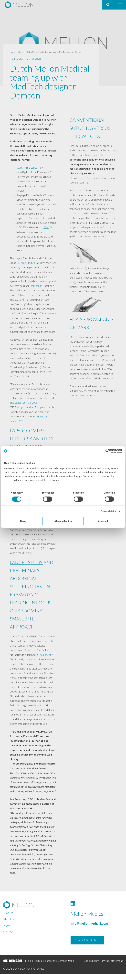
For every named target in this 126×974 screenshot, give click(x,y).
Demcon (35, 285)
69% (46, 227)
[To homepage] (29, 905)
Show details (108, 511)
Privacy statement (112, 960)
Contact (8, 932)
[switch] (47, 499)
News (20, 52)
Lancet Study (26, 562)
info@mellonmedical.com (89, 923)
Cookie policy (91, 960)
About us (8, 919)
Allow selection (63, 521)
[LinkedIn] (73, 903)
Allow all (103, 521)
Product (8, 913)
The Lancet (44, 654)
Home (12, 52)
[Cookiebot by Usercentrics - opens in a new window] (108, 451)
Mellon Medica (26, 262)
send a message (87, 940)
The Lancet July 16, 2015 (24, 402)
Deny (23, 521)
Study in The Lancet (27, 167)
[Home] (20, 4)
